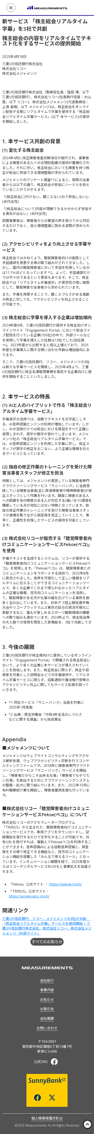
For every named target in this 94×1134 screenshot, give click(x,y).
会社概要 (47, 1018)
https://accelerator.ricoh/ (29, 896)
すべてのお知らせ (47, 941)
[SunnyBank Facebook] (37, 1097)
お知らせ (47, 999)
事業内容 (47, 990)
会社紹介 (47, 980)
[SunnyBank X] (52, 1097)
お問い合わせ (47, 1028)
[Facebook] (54, 1062)
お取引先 (47, 1009)
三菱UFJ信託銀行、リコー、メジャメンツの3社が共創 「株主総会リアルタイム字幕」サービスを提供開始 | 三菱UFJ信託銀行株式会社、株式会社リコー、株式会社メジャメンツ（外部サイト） (47, 926)
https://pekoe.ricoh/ (65, 884)
